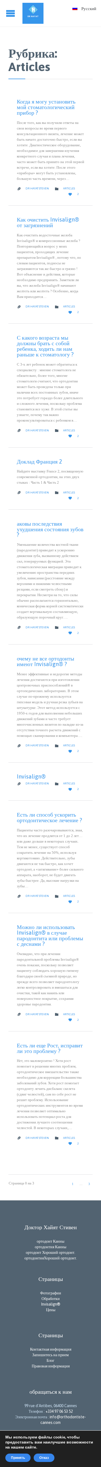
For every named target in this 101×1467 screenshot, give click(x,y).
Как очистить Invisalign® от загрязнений (48, 222)
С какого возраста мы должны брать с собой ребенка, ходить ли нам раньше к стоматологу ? (45, 346)
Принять (18, 1458)
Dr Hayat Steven (37, 188)
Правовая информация (51, 1366)
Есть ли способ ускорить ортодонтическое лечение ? (49, 817)
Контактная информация (50, 1349)
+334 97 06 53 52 (59, 1411)
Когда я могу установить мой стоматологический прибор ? (46, 107)
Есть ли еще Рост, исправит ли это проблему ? (50, 1048)
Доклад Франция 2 (39, 461)
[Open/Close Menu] (11, 13)
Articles (69, 188)
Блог (50, 1360)
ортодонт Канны (50, 1241)
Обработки (51, 1298)
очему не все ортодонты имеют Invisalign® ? (45, 661)
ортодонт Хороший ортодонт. (50, 1252)
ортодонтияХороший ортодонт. (50, 1258)
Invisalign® (31, 776)
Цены (50, 1310)
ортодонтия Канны (50, 1247)
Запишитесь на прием (50, 1355)
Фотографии (50, 1293)
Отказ (44, 1458)
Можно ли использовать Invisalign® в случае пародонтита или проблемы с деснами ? (50, 935)
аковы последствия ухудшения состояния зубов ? (50, 529)
